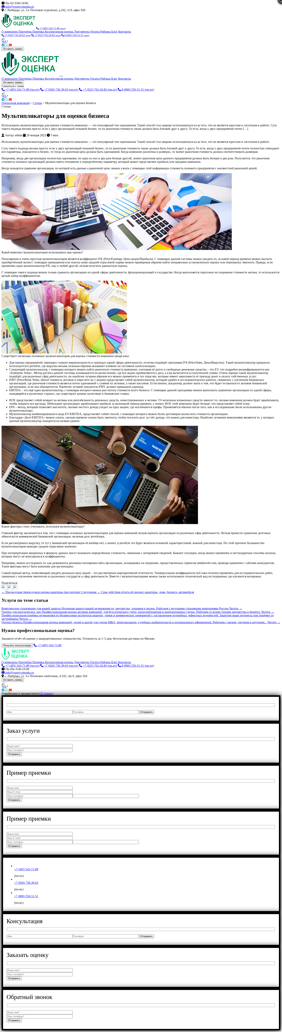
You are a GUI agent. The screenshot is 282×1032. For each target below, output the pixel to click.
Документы (82, 31)
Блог (114, 31)
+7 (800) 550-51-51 (26, 896)
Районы (105, 31)
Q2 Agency (46, 693)
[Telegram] (3, 45)
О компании (10, 31)
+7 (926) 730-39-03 (26, 882)
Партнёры (25, 31)
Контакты (124, 31)
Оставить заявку (12, 48)
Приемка (38, 31)
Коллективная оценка (59, 31)
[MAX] (141, 40)
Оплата (95, 31)
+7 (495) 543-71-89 (26, 869)
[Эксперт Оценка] (19, 28)
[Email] (10, 45)
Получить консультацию (17, 645)
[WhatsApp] (7, 45)
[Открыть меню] (61, 76)
